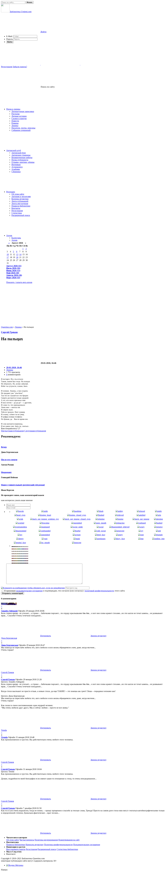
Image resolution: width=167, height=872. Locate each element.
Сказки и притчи (19, 118)
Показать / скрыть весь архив (19, 282)
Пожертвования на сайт (69, 840)
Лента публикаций (19, 201)
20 (17, 257)
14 (20, 254)
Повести (15, 121)
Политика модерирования (46, 840)
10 (8, 254)
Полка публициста (19, 160)
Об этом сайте (17, 194)
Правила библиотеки (20, 206)
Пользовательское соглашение (86, 844)
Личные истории (19, 116)
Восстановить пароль (15, 849)
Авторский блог (18, 153)
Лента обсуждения (19, 203)
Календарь (16, 238)
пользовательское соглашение (29, 591)
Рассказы (15, 114)
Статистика (16, 213)
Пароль (9, 39)
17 (8, 257)
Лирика (14, 125)
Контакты (15, 208)
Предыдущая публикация (12, 431)
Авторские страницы (20, 155)
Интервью (16, 164)
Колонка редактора (19, 199)
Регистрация (6, 67)
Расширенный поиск (20, 215)
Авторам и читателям (21, 196)
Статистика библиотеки (67, 849)
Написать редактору (35, 844)
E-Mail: (9, 36)
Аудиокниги (17, 167)
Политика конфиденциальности (58, 844)
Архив (9, 235)
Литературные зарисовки (22, 111)
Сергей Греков (9, 332)
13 (17, 254)
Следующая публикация (35, 431)
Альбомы (15, 169)
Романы (15, 123)
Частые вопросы (26, 840)
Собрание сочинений (21, 130)
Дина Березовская (9, 645)
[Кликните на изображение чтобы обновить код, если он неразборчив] (33, 588)
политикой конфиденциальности (99, 591)
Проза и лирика (13, 109)
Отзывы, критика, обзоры (22, 162)
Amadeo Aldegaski (9, 611)
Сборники (16, 172)
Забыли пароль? (20, 67)
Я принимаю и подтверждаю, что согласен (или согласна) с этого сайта (64, 591)
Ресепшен (10, 192)
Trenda (4, 737)
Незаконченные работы (21, 157)
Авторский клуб (13, 150)
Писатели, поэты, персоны (23, 128)
